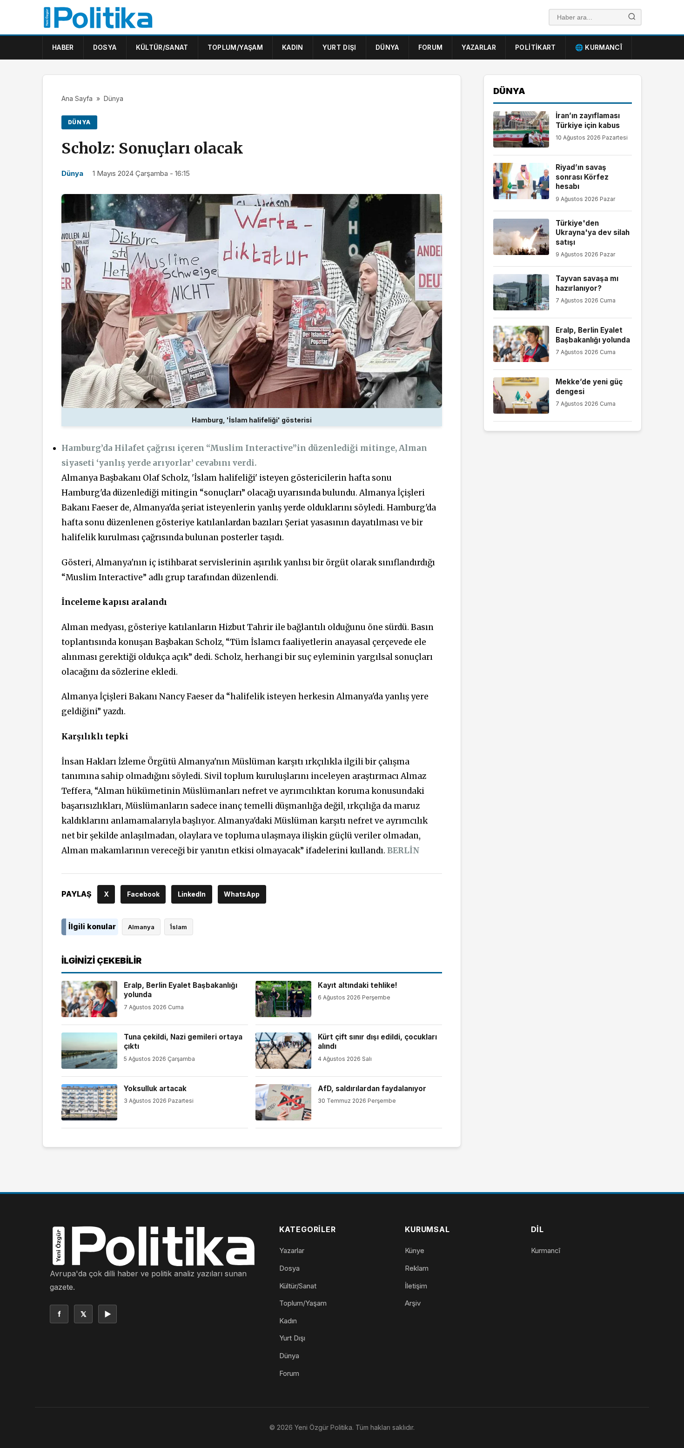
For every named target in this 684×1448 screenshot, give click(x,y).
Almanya (141, 927)
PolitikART (535, 47)
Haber (63, 47)
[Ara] (632, 17)
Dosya (105, 47)
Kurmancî (545, 1250)
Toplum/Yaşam (235, 47)
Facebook (143, 894)
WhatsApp (242, 894)
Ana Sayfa (77, 98)
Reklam (417, 1268)
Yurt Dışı (339, 47)
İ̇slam (178, 927)
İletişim (416, 1285)
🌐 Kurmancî (599, 47)
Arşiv (413, 1303)
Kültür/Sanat (162, 47)
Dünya (387, 47)
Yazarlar (479, 47)
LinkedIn (192, 894)
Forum (430, 47)
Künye (414, 1250)
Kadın (292, 47)
